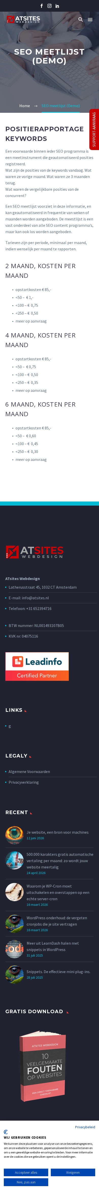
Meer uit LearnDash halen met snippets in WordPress (53, 946)
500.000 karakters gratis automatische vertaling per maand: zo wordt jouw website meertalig (60, 860)
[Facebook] (42, 6)
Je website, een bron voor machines (58, 832)
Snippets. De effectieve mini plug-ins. (58, 971)
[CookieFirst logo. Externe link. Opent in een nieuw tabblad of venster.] (6, 1132)
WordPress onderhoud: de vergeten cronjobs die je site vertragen (57, 921)
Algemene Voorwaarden (29, 771)
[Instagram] (49, 6)
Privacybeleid (85, 1127)
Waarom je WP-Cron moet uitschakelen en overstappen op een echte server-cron (58, 892)
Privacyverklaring (24, 782)
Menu (90, 19)
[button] (81, 19)
